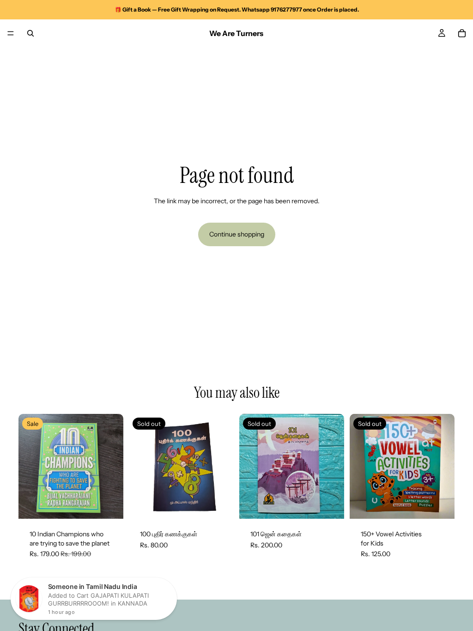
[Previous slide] (28, 466)
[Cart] (462, 33)
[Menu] (10, 33)
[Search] (30, 33)
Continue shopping (236, 234)
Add (116, 504)
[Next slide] (113, 466)
